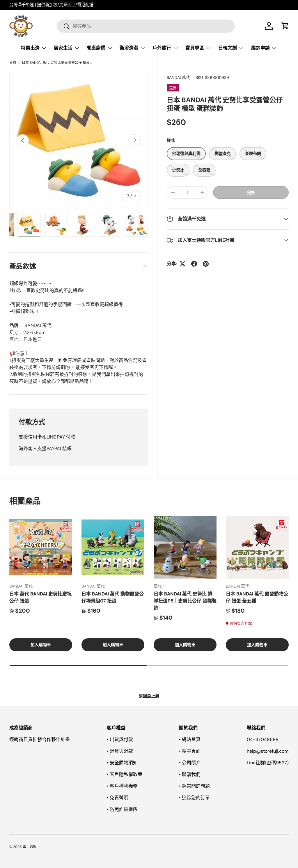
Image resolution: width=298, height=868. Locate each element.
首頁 (12, 62)
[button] (285, 26)
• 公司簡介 (190, 763)
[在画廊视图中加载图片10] (109, 225)
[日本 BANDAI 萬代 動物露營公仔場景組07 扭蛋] (112, 547)
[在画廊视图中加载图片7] (29, 225)
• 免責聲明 (117, 798)
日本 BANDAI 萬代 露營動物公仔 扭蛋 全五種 (257, 597)
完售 (251, 192)
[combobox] (146, 26)
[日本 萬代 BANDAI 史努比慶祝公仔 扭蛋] (40, 547)
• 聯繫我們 (190, 774)
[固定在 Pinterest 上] (206, 264)
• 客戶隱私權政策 (124, 774)
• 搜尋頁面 (190, 751)
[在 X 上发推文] (182, 264)
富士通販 (30, 846)
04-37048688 (263, 739)
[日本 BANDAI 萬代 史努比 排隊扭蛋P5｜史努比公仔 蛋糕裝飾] (185, 547)
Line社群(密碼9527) (268, 763)
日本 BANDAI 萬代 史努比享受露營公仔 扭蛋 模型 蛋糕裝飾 (57, 62)
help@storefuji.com (267, 751)
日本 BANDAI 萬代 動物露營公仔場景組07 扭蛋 (112, 597)
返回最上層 (149, 696)
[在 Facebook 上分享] (194, 264)
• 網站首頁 (190, 739)
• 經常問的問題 (194, 786)
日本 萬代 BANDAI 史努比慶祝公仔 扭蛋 (40, 597)
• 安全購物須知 (122, 763)
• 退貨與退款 (120, 751)
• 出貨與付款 (120, 739)
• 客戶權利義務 (122, 786)
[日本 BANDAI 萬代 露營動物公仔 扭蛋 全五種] (257, 547)
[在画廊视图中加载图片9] (82, 225)
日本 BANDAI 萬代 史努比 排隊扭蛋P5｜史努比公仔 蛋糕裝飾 (185, 601)
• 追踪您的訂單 (194, 798)
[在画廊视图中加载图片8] (56, 225)
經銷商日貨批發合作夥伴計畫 (39, 739)
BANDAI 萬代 (178, 77)
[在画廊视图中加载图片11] (136, 225)
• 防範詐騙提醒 (122, 809)
